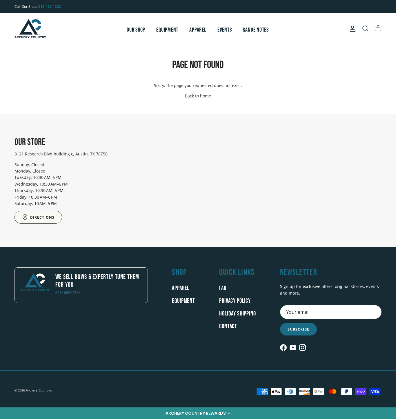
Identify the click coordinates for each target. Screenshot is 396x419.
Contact (228, 326)
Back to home (198, 96)
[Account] (351, 28)
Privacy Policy (235, 300)
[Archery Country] (30, 28)
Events (224, 29)
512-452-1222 (49, 6)
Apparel (197, 29)
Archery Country (38, 390)
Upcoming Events (199, 8)
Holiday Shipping (237, 313)
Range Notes (256, 29)
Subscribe (298, 329)
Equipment (167, 29)
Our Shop (136, 29)
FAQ (222, 288)
